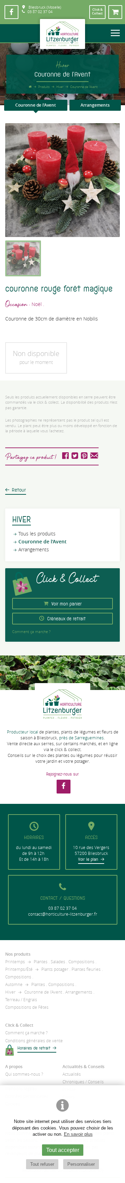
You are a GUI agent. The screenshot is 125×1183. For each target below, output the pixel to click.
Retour (19, 490)
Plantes (41, 962)
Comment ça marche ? (31, 631)
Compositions (81, 962)
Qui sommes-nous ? (24, 1074)
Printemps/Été (19, 969)
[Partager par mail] (94, 457)
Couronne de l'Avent (35, 105)
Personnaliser (81, 1164)
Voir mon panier (66, 604)
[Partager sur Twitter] (76, 457)
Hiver (10, 992)
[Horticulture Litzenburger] (62, 34)
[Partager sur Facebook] (65, 457)
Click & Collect (19, 1025)
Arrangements (95, 105)
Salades (58, 962)
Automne (14, 984)
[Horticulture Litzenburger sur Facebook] (11, 12)
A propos (14, 1066)
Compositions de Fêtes (27, 1007)
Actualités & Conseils (83, 1066)
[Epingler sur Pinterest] (84, 457)
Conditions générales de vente (34, 1041)
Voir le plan (88, 859)
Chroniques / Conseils (83, 1082)
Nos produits (18, 954)
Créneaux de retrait (66, 619)
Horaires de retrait (33, 1048)
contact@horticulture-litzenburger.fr (62, 914)
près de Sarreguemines (81, 738)
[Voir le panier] (115, 12)
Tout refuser (42, 1164)
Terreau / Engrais (21, 1000)
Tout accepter (62, 1150)
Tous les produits (37, 533)
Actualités (71, 1074)
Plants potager (54, 969)
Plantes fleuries (86, 969)
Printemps (15, 962)
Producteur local (22, 732)
